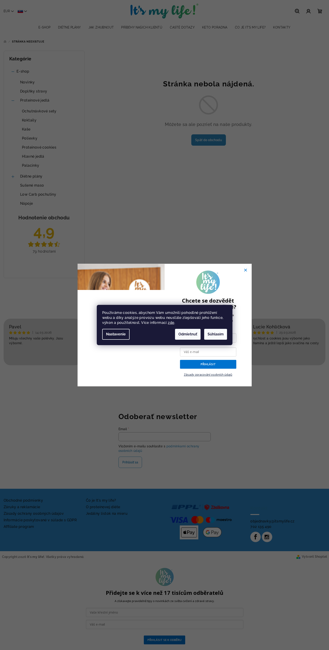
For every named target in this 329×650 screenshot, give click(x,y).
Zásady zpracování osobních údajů (208, 374)
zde (171, 322)
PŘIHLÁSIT (208, 364)
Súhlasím (216, 334)
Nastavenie (116, 334)
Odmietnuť (187, 334)
